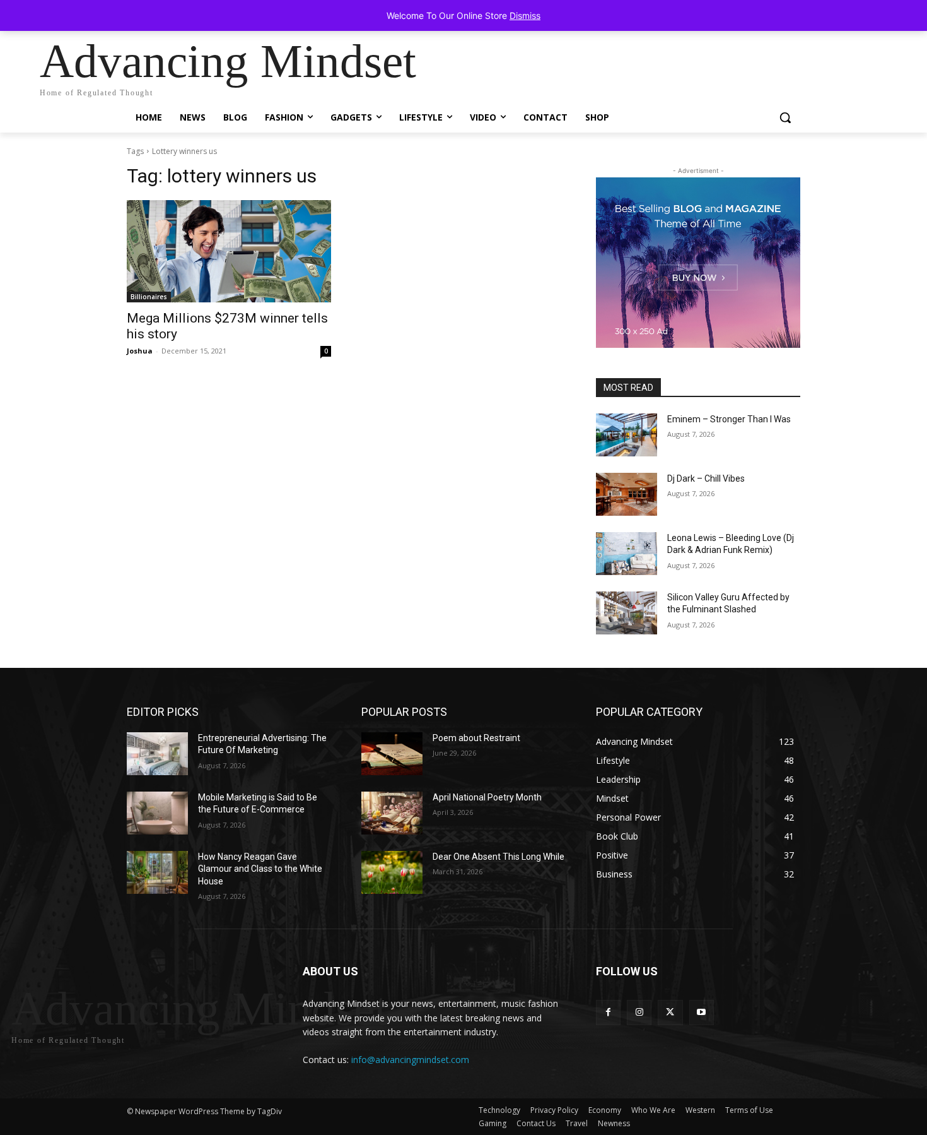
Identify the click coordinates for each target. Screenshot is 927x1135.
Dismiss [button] (525, 15)
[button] (785, 117)
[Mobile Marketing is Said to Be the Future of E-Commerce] (157, 813)
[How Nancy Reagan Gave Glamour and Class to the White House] (157, 872)
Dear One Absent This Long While (498, 857)
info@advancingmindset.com (410, 1060)
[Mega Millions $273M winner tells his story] (229, 251)
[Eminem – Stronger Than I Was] (626, 434)
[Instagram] (639, 1012)
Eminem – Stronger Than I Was (729, 419)
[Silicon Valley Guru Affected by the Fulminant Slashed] (626, 612)
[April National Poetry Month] (392, 813)
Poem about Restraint (476, 738)
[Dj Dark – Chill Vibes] (626, 494)
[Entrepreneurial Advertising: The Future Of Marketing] (157, 753)
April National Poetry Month (487, 797)
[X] (670, 1012)
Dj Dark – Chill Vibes (706, 478)
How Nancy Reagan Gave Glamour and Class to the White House (260, 869)
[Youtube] (701, 1012)
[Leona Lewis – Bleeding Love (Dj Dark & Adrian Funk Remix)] (626, 553)
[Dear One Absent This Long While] (392, 872)
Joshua (140, 350)
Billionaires (149, 296)
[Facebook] (608, 1012)
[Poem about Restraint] (392, 753)
